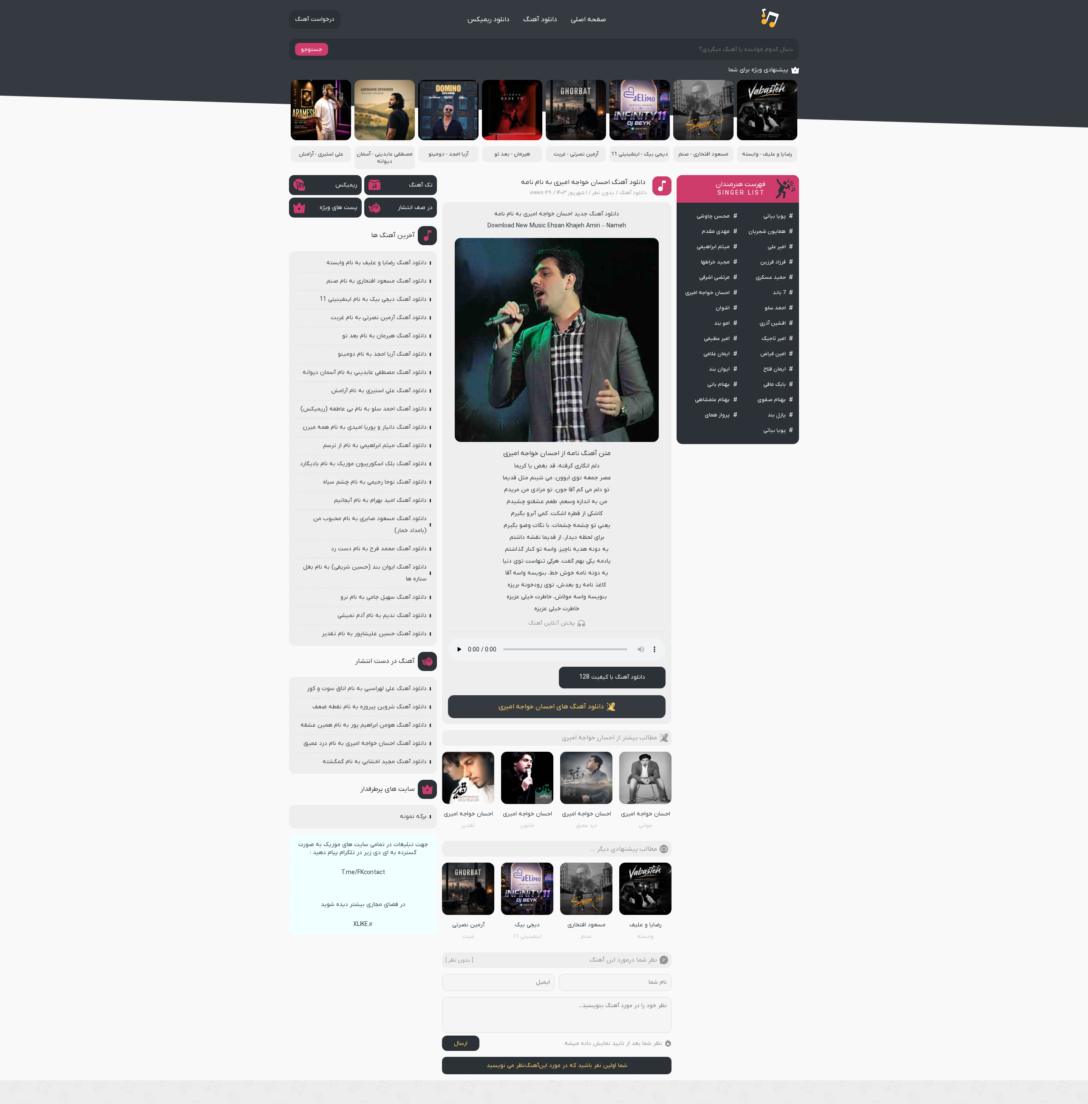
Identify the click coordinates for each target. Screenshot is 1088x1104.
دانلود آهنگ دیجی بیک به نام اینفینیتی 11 (373, 299)
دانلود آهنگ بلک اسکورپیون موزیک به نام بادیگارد (363, 464)
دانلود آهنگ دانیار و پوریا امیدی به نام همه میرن (365, 427)
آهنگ (532, 1066)
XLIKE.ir (363, 924)
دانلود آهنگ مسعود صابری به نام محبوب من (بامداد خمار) (370, 525)
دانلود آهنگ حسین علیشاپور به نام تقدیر (374, 634)
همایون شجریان (767, 231)
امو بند (722, 323)
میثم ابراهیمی (713, 246)
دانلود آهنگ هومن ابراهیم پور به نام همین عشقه (363, 725)
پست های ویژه (338, 208)
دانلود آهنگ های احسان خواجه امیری (551, 706)
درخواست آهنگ (314, 19)
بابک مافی (774, 384)
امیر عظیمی (717, 338)
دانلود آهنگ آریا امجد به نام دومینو (382, 354)
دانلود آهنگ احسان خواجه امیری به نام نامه (583, 182)
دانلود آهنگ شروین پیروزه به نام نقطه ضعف (369, 707)
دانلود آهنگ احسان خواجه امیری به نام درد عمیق (365, 743)
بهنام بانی (718, 384)
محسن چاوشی (713, 216)
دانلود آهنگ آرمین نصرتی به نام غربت (379, 318)
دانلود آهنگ (540, 19)
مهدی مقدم (716, 231)
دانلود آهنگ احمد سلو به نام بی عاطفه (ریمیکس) (363, 409)
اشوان (723, 307)
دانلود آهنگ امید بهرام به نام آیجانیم (380, 500)
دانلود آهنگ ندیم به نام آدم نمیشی (382, 615)
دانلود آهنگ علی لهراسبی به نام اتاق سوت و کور (367, 689)
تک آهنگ (421, 185)
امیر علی (777, 246)
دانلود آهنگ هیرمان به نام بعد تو (384, 336)
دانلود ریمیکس (489, 19)
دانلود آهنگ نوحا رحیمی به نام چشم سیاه (375, 482)
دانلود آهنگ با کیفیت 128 (612, 677)
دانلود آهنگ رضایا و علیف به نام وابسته (376, 263)
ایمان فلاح (774, 369)
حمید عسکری (771, 277)
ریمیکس (346, 185)
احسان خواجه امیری (707, 292)
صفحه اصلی (588, 19)
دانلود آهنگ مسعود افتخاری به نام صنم (376, 281)
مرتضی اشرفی (714, 277)
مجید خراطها (715, 262)
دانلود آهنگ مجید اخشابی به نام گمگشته (375, 762)
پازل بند (777, 415)
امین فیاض (773, 353)
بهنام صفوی (771, 399)
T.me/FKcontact (363, 873)
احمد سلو (775, 307)
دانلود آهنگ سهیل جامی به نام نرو (383, 597)
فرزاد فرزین (773, 262)
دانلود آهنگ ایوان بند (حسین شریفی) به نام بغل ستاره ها (365, 573)
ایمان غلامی (716, 353)
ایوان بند (719, 369)
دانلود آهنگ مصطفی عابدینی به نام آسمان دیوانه (365, 372)
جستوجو (311, 49)
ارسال (461, 1043)
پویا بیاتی (774, 216)
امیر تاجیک (774, 338)
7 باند (779, 292)
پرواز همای (717, 415)
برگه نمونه (413, 816)
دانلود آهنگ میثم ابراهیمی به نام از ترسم (375, 446)
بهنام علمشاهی (712, 399)
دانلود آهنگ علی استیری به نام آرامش (379, 391)
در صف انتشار (415, 208)
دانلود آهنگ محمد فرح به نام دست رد (379, 549)
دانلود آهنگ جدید (596, 214)
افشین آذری (772, 323)
